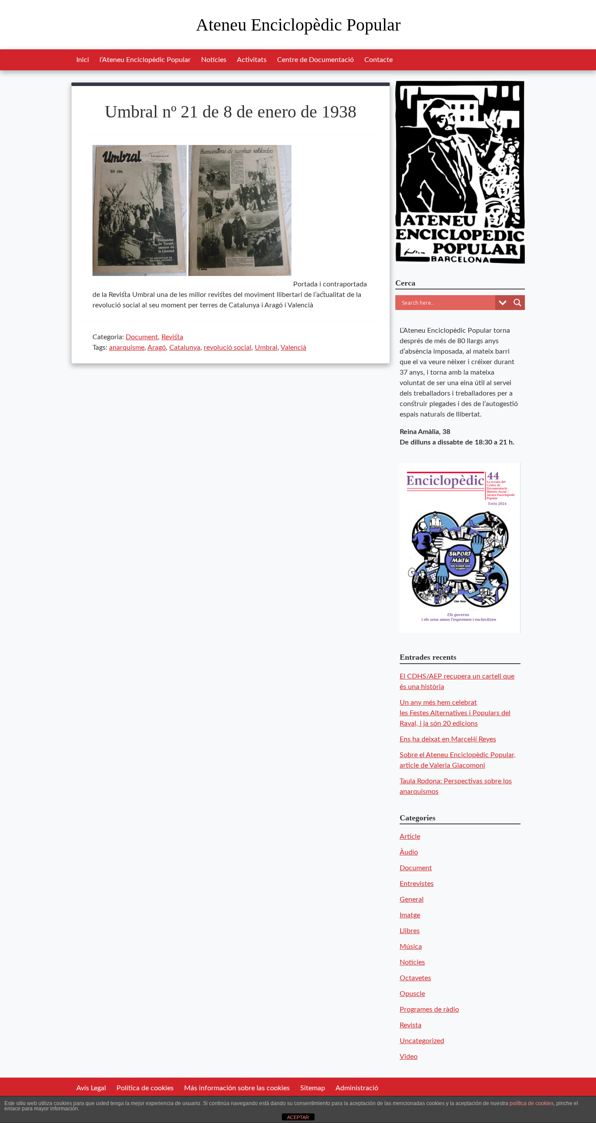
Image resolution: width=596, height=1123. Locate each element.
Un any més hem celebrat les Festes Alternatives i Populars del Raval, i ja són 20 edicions (455, 713)
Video (409, 1056)
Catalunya (184, 347)
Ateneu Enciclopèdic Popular (298, 24)
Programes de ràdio (429, 1009)
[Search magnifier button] (517, 302)
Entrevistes (417, 883)
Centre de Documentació (315, 59)
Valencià (293, 347)
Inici (82, 59)
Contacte (378, 59)
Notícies (213, 59)
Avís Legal (91, 1088)
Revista (172, 337)
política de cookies (532, 1103)
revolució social (227, 347)
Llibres (410, 930)
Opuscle (412, 993)
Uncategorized (422, 1040)
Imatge (410, 915)
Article (410, 836)
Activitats (252, 59)
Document (142, 337)
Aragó (156, 347)
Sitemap (312, 1088)
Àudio (409, 852)
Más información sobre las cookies (237, 1088)
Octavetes (415, 978)
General (412, 899)
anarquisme (126, 347)
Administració (357, 1088)
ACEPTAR (298, 1117)
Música (411, 946)
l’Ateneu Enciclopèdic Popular (145, 59)
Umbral (266, 347)
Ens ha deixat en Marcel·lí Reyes (448, 739)
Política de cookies (145, 1088)
